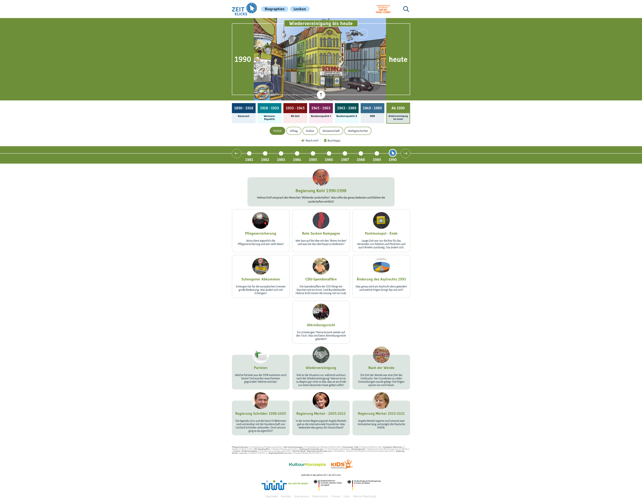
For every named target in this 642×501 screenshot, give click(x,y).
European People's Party (304, 453)
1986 (329, 159)
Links (347, 496)
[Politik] (269, 49)
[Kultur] (343, 71)
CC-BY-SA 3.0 (404, 449)
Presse (336, 496)
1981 (249, 159)
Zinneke (235, 449)
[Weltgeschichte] (269, 87)
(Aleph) (253, 453)
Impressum (301, 496)
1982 (265, 159)
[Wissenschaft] (363, 33)
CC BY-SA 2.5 (262, 453)
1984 (297, 159)
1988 (361, 159)
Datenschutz (320, 496)
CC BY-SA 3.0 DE (334, 447)
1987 (345, 159)
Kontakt (286, 496)
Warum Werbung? (365, 496)
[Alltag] (281, 72)
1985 (313, 159)
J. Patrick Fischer (332, 449)
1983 (281, 159)
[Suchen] (406, 9)
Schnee (365, 447)
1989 (377, 159)
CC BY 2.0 (318, 453)
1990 (393, 159)
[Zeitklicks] (244, 9)
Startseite (271, 496)
